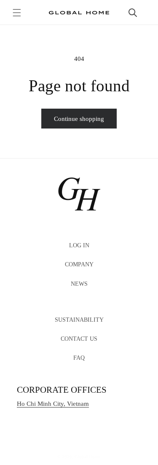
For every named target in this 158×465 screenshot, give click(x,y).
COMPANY (79, 264)
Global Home (88, 456)
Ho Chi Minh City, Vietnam (53, 403)
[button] (17, 12)
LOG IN (79, 245)
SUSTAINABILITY (79, 320)
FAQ (79, 358)
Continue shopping (79, 118)
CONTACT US (79, 339)
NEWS (79, 284)
